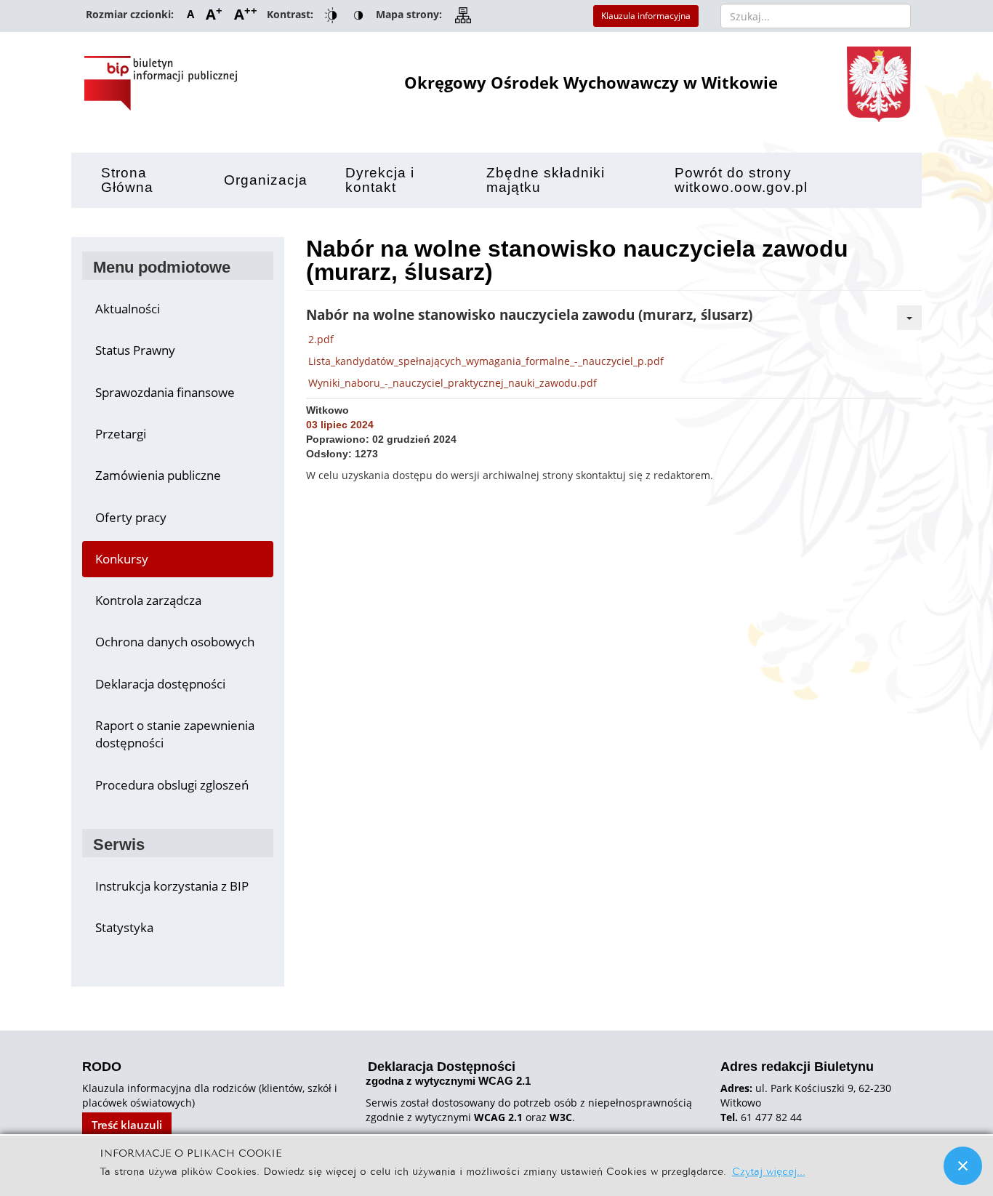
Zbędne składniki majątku (545, 180)
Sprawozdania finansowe (165, 392)
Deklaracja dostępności (160, 683)
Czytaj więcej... (768, 1170)
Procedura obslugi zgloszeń (172, 784)
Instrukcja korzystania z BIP (172, 886)
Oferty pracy (130, 517)
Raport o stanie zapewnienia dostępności (174, 734)
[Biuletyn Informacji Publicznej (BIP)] (160, 83)
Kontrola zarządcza (148, 600)
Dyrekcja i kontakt (379, 180)
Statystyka (124, 927)
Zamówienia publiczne (158, 475)
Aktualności (127, 308)
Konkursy (121, 558)
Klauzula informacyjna (646, 15)
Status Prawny (135, 350)
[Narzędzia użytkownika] (909, 317)
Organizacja (265, 180)
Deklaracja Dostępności (448, 1073)
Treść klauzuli (127, 1124)
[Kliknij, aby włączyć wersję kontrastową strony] (331, 15)
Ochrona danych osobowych (174, 641)
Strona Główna (127, 180)
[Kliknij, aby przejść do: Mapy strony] (463, 15)
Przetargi (120, 433)
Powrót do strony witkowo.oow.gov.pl (741, 180)
